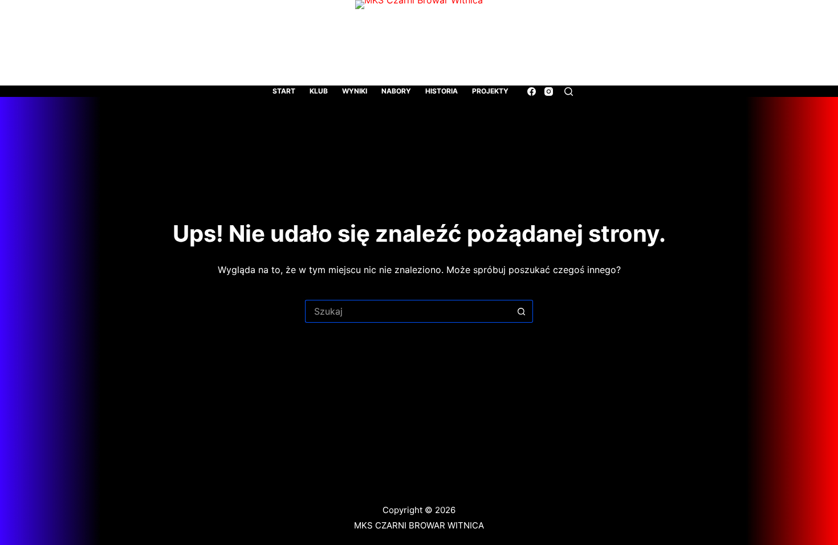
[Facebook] (531, 91)
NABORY (396, 91)
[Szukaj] (568, 91)
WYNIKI (354, 91)
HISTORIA (441, 91)
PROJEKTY (490, 91)
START (283, 91)
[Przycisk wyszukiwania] (521, 311)
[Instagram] (548, 91)
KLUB (319, 91)
